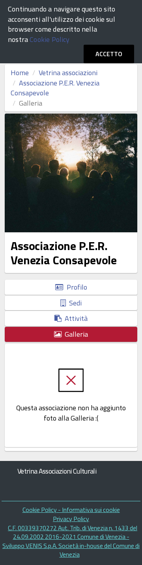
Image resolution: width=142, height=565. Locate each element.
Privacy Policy (71, 518)
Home (20, 72)
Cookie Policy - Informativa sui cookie (71, 509)
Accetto (108, 54)
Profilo (75, 287)
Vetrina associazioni (68, 72)
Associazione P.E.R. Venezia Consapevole (55, 88)
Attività (75, 318)
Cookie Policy (49, 39)
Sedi (74, 303)
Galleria (75, 334)
